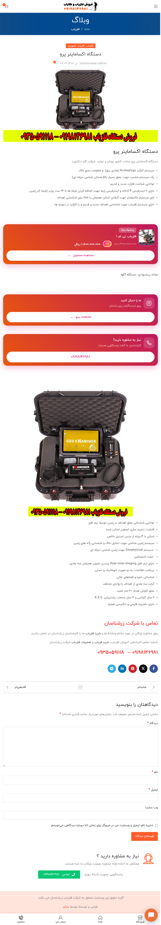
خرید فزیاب (101, 642)
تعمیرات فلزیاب (81, 642)
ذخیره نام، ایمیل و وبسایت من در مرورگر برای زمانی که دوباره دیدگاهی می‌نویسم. (102, 825)
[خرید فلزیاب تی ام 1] (80, 244)
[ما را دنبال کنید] (80, 309)
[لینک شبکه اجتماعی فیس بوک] (153, 668)
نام (155, 772)
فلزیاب (75, 29)
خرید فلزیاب (93, 633)
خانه (87, 29)
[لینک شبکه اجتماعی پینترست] (133, 668)
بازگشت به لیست (80, 687)
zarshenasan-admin (93, 64)
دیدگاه (152, 723)
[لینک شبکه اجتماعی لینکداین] (122, 668)
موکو (66, 907)
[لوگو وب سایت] (80, 6)
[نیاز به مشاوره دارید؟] (80, 350)
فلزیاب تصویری (76, 45)
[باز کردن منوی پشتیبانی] (151, 915)
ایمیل (153, 790)
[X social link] (143, 668)
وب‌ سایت (151, 808)
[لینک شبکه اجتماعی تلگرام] (112, 668)
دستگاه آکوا (128, 275)
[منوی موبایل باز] (156, 6)
